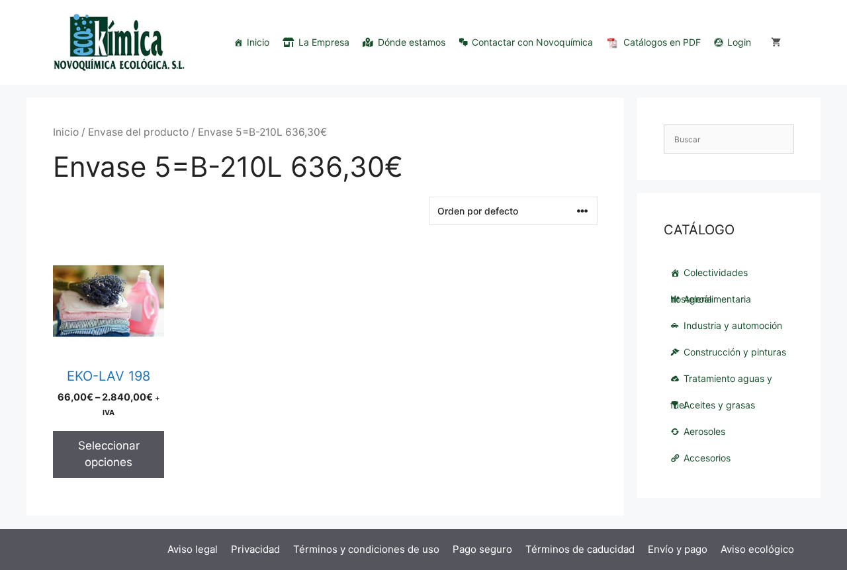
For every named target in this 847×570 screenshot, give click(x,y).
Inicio (258, 42)
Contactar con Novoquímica (532, 42)
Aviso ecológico (757, 549)
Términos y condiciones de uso (366, 549)
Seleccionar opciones (109, 454)
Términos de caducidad (580, 549)
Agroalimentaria (717, 299)
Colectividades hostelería (709, 276)
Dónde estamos (411, 42)
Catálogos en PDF (662, 42)
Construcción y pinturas (735, 351)
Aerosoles (704, 431)
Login (739, 42)
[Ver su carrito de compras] (776, 42)
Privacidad (255, 549)
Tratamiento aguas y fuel (721, 382)
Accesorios (707, 457)
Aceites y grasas (719, 404)
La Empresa (323, 42)
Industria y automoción (733, 325)
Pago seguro (482, 549)
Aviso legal (192, 549)
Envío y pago (677, 549)
